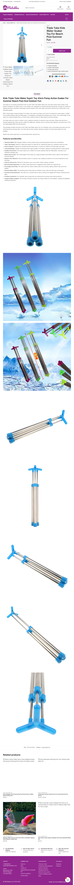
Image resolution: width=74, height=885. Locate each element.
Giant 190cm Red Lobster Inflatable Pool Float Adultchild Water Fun (54, 838)
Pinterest (58, 866)
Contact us (23, 868)
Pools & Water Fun (11, 22)
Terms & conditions (26, 873)
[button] (41, 44)
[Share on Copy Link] (66, 81)
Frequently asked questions (45, 866)
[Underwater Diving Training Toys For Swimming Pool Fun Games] (54, 774)
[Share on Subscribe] (61, 81)
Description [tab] (37, 93)
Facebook (58, 864)
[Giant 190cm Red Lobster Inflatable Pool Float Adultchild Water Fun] (54, 818)
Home (4, 22)
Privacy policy (24, 875)
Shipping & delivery (43, 870)
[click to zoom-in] (23, 45)
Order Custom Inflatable (65, 1)
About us (23, 864)
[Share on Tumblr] (63, 81)
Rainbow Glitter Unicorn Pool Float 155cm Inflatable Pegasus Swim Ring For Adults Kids (19, 838)
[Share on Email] (58, 81)
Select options (19, 800)
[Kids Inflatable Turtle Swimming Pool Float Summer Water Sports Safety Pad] (19, 774)
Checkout (68, 9)
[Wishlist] (34, 760)
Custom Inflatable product (45, 874)
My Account (60, 9)
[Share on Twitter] (53, 81)
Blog (22, 866)
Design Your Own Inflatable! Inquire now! (59, 881)
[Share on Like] (48, 81)
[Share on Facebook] (50, 81)
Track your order (42, 864)
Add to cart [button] (19, 843)
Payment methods (43, 868)
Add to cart (62, 50)
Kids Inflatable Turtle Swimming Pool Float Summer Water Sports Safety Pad (18, 794)
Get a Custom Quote (63, 71)
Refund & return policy (44, 872)
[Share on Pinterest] (55, 81)
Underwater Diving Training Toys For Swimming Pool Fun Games (53, 794)
